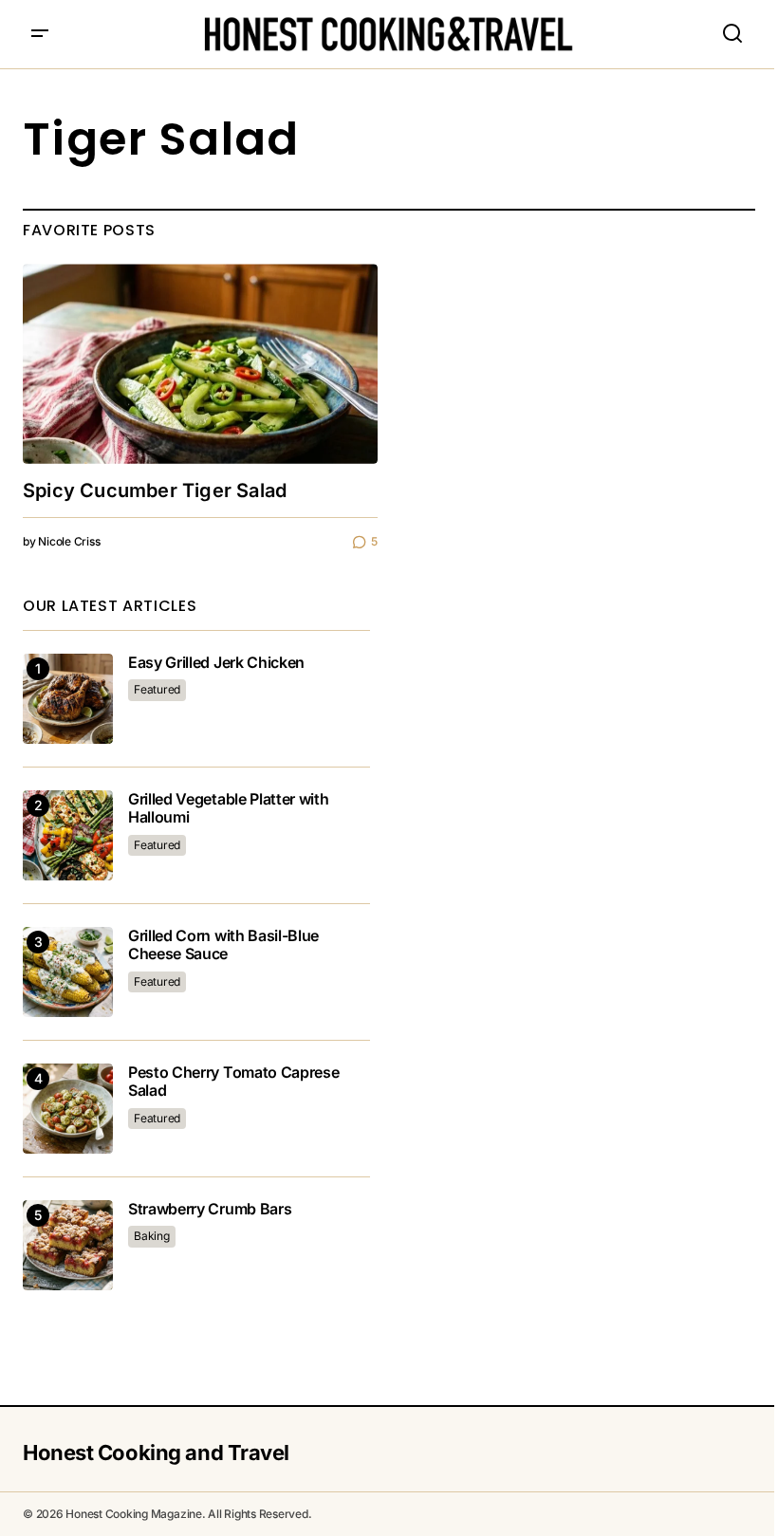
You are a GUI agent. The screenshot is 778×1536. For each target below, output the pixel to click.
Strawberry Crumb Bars (209, 1209)
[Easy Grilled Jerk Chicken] (68, 699)
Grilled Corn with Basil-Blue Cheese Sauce (223, 945)
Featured (157, 689)
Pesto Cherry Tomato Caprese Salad (233, 1082)
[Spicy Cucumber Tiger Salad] (200, 363)
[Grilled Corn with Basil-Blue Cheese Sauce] (68, 972)
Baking (152, 1236)
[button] (40, 34)
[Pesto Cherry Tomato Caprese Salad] (68, 1109)
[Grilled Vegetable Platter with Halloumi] (68, 835)
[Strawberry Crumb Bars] (68, 1245)
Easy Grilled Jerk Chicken (216, 663)
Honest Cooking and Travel (156, 1452)
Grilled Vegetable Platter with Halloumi (228, 808)
